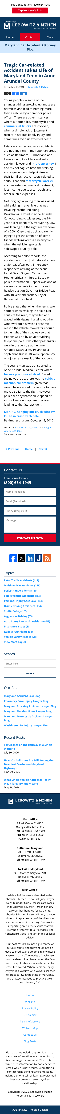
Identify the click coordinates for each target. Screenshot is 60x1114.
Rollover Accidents (18, 631)
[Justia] (38, 558)
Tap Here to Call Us (30, 10)
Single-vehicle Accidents (22, 595)
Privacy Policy (30, 1008)
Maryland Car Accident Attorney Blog (30, 25)
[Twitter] (21, 558)
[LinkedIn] (30, 558)
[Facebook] (13, 558)
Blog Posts (30, 1041)
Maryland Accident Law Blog (22, 696)
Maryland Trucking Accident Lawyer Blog (30, 706)
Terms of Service (30, 1021)
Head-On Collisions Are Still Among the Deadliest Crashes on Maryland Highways (28, 764)
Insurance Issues (17, 626)
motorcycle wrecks (39, 181)
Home (10, 37)
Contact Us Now (30, 538)
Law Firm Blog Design (30, 1109)
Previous (12, 449)
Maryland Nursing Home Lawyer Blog (28, 711)
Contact (30, 37)
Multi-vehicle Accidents (22, 585)
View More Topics (15, 642)
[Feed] (47, 558)
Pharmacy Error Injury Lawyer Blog (26, 701)
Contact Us (30, 1034)
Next (43, 449)
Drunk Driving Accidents (23, 606)
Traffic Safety (15, 611)
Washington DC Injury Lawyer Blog (26, 725)
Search (30, 673)
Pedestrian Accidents (20, 590)
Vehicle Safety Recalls (20, 637)
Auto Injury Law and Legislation (27, 621)
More (50, 37)
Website (30, 1002)
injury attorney (43, 163)
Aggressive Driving (18, 616)
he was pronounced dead (22, 374)
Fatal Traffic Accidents (27, 427)
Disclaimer (30, 1015)
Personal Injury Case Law (23, 601)
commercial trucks (17, 126)
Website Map (30, 1028)
